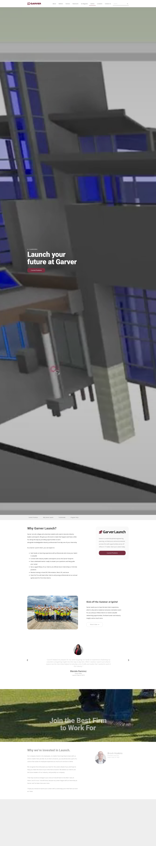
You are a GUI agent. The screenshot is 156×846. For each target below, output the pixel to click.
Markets (61, 3)
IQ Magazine (84, 3)
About (54, 3)
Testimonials (61, 517)
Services (68, 3)
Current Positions (36, 270)
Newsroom (75, 3)
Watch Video (94, 624)
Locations (99, 3)
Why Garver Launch (48, 517)
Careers (92, 3)
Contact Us (108, 3)
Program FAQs (74, 517)
